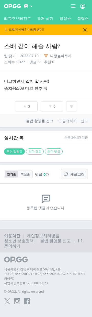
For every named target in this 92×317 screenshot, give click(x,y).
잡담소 (83, 18)
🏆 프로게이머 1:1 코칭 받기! (24, 29)
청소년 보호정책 (19, 241)
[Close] (85, 30)
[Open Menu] (82, 6)
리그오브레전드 (17, 18)
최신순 (25, 174)
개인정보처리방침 (43, 235)
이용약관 (12, 235)
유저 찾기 (45, 18)
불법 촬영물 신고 (55, 241)
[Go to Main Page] (12, 6)
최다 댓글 (53, 151)
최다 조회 (34, 151)
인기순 (11, 174)
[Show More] (28, 6)
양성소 (65, 18)
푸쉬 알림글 (14, 151)
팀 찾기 (10, 55)
